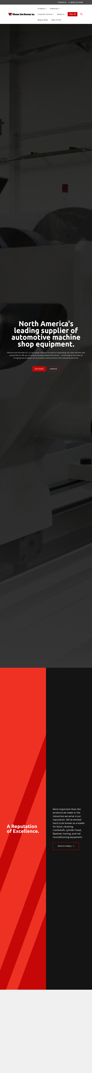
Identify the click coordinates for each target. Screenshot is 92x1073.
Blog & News (43, 20)
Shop (71, 14)
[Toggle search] (81, 14)
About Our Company (64, 846)
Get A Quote (39, 369)
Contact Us (62, 2)
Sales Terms (56, 20)
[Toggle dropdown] (46, 8)
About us (60, 14)
